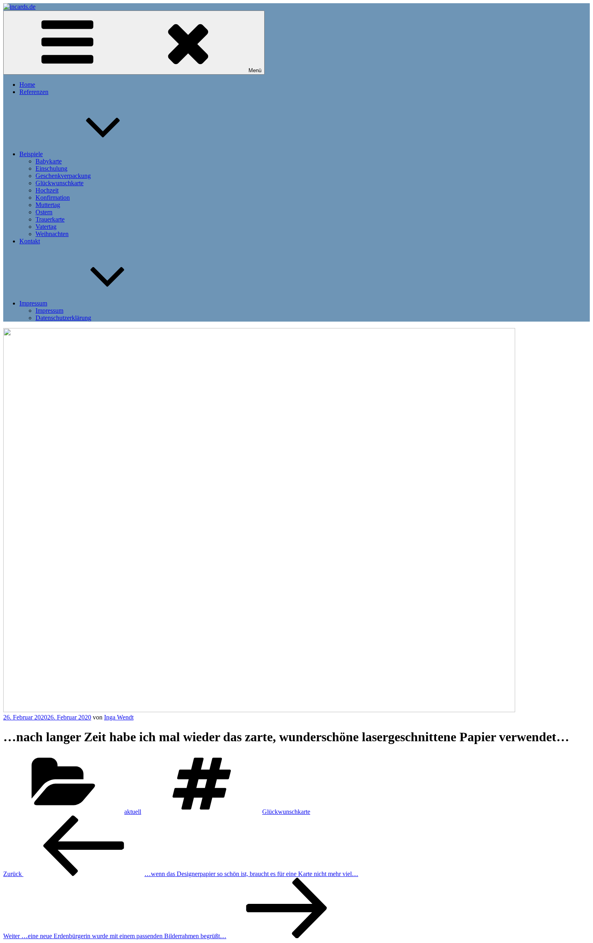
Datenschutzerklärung (63, 317)
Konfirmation (52, 197)
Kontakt (29, 241)
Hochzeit (46, 190)
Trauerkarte (50, 219)
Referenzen (33, 91)
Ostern (43, 212)
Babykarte (48, 161)
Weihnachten (52, 233)
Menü (254, 70)
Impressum (33, 303)
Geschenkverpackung (63, 175)
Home (27, 84)
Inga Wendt (119, 717)
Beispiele (31, 154)
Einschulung (51, 168)
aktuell (132, 811)
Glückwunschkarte (59, 183)
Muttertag (47, 204)
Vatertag (45, 226)
